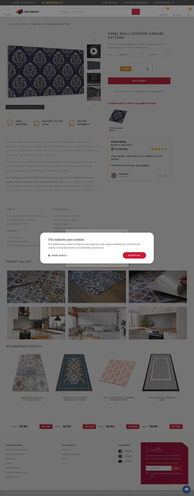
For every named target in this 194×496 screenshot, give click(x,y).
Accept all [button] (134, 255)
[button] (57, 255)
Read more (98, 247)
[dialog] (97, 248)
